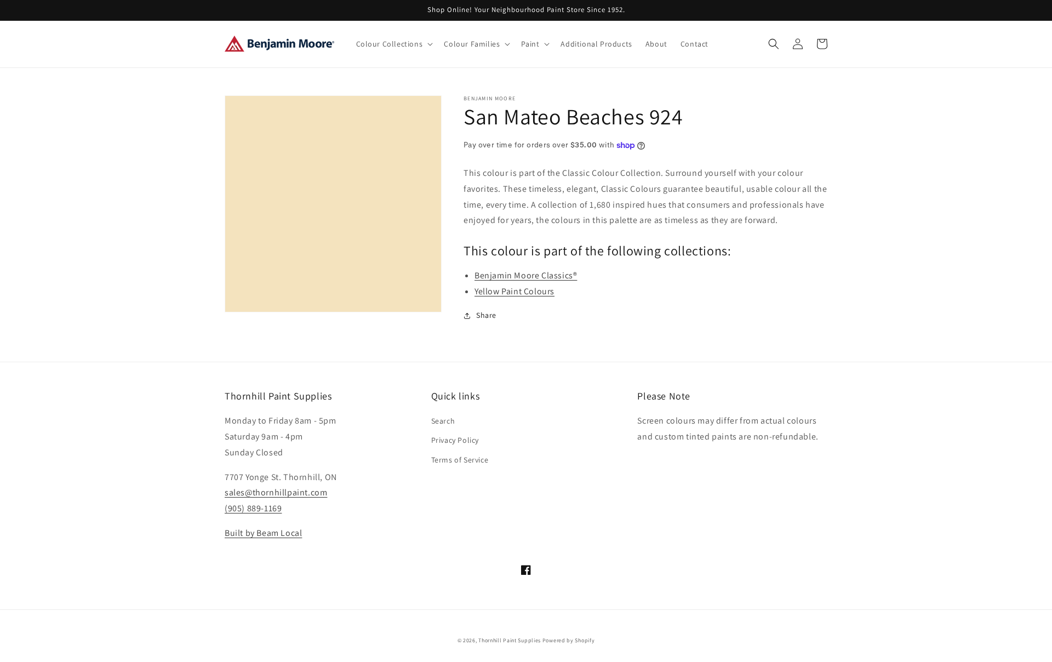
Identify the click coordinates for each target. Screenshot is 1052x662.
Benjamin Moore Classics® (525, 275)
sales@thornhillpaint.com (276, 492)
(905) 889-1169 (253, 508)
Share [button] (486, 315)
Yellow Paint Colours (514, 291)
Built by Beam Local (263, 533)
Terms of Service (460, 460)
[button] (394, 43)
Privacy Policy (455, 440)
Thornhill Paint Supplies (509, 640)
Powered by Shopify (568, 640)
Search (443, 421)
